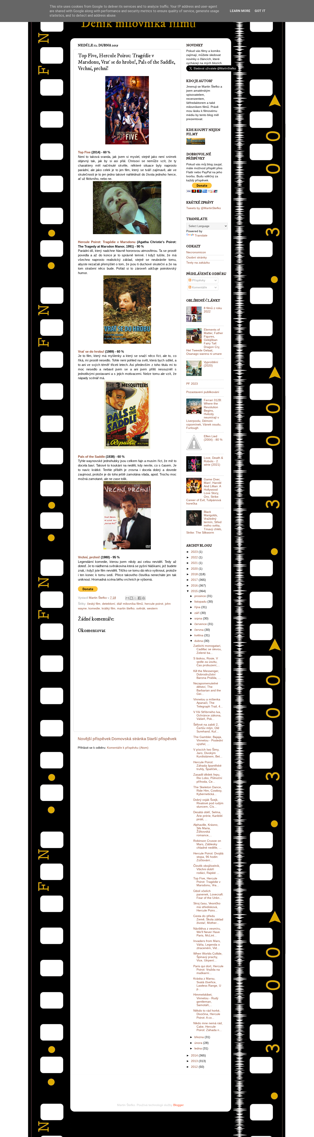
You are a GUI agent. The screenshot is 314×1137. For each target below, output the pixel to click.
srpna (198, 618)
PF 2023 (192, 383)
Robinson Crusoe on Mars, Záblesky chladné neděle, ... (207, 844)
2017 (195, 579)
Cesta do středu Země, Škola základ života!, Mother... (208, 919)
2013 (195, 1061)
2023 (195, 551)
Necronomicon (196, 252)
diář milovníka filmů (130, 603)
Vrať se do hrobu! (91, 351)
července (201, 624)
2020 (195, 568)
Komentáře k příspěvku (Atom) (127, 747)
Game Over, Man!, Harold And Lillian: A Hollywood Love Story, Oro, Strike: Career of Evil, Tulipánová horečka (203, 491)
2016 (195, 585)
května (199, 635)
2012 (195, 1066)
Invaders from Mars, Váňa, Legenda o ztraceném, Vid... (207, 944)
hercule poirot (154, 603)
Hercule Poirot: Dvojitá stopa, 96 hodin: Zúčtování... (208, 857)
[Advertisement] (128, 1083)
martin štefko (126, 608)
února (198, 1043)
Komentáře (199, 287)
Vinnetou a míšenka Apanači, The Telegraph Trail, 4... (208, 703)
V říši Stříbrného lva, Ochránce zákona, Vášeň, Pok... (207, 715)
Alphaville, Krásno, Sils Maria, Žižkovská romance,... (205, 830)
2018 (195, 574)
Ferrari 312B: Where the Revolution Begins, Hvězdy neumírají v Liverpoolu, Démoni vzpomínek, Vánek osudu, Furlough (204, 414)
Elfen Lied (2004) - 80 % (213, 438)
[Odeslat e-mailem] (127, 598)
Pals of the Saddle (91, 456)
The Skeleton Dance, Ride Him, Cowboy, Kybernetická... (207, 791)
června (199, 629)
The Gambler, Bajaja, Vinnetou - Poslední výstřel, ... (208, 740)
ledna (198, 1048)
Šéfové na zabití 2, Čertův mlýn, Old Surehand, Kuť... (206, 728)
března (199, 1037)
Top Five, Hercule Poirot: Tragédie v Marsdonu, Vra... (206, 882)
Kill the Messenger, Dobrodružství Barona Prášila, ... (207, 674)
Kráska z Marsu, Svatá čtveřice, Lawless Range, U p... (207, 984)
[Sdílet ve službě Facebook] (139, 598)
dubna (199, 641)
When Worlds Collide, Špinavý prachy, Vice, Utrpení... (207, 957)
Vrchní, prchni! (89, 557)
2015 (195, 591)
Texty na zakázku (198, 262)
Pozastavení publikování (202, 392)
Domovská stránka (129, 738)
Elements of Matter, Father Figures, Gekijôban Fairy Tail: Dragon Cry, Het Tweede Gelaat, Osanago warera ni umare (204, 341)
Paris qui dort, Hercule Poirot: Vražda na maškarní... (208, 970)
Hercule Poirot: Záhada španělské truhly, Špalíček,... (207, 766)
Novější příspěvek (94, 738)
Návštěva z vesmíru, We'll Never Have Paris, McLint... (207, 932)
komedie (94, 608)
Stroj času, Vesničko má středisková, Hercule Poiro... (206, 907)
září (197, 613)
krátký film (108, 608)
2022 (195, 557)
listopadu (200, 601)
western (152, 608)
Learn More (240, 11)
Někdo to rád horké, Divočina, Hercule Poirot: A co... (206, 1014)
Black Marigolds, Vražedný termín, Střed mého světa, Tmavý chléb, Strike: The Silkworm (204, 522)
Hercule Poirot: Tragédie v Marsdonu (107, 242)
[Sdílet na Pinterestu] (143, 598)
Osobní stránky (196, 257)
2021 (195, 563)
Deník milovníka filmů (138, 23)
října (197, 607)
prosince (200, 596)
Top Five (84, 152)
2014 (195, 1055)
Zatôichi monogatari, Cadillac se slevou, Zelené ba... (207, 649)
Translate (201, 235)
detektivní (108, 603)
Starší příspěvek (162, 738)
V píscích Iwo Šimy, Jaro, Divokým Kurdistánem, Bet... (207, 753)
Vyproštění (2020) (211, 364)
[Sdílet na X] (135, 598)
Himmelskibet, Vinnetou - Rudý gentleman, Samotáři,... (205, 1000)
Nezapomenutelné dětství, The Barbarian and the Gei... (207, 688)
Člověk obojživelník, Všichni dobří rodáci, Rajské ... (206, 869)
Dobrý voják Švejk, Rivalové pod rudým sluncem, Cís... (208, 803)
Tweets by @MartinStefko (203, 208)
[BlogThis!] (131, 598)
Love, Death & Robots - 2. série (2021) (213, 461)
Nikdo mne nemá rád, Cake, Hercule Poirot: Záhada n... (208, 1027)
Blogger (178, 1105)
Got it (260, 11)
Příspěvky (198, 280)
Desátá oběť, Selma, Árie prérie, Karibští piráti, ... (208, 816)
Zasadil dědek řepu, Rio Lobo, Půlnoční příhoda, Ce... (207, 778)
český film (93, 603)
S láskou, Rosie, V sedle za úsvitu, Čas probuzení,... (206, 662)
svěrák (140, 608)
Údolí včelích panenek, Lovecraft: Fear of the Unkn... (208, 894)
